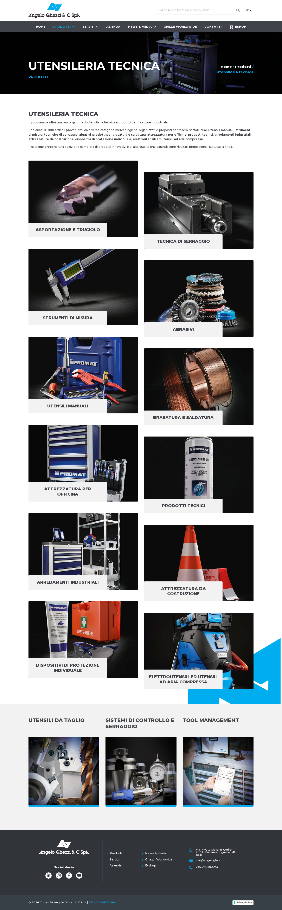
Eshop (240, 26)
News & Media (140, 26)
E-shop (150, 865)
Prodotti (62, 26)
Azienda (113, 26)
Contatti (213, 26)
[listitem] (48, 875)
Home (40, 26)
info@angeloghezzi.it (210, 860)
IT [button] (247, 10)
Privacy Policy (244, 902)
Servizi (88, 26)
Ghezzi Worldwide (180, 26)
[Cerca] (238, 10)
